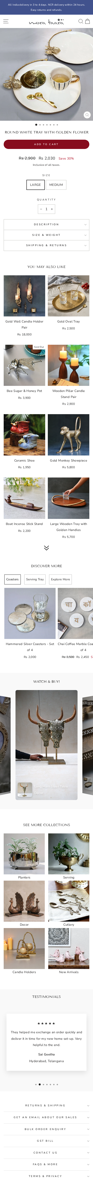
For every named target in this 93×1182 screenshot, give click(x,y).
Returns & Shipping (45, 1105)
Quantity (46, 199)
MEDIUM (56, 185)
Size (46, 175)
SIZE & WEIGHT (46, 235)
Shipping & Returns (46, 245)
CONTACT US (45, 1152)
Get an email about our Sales (45, 1117)
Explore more (60, 579)
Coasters (12, 579)
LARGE (35, 185)
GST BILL (45, 1141)
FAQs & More (45, 1164)
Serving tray (35, 579)
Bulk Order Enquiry (45, 1129)
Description (46, 224)
